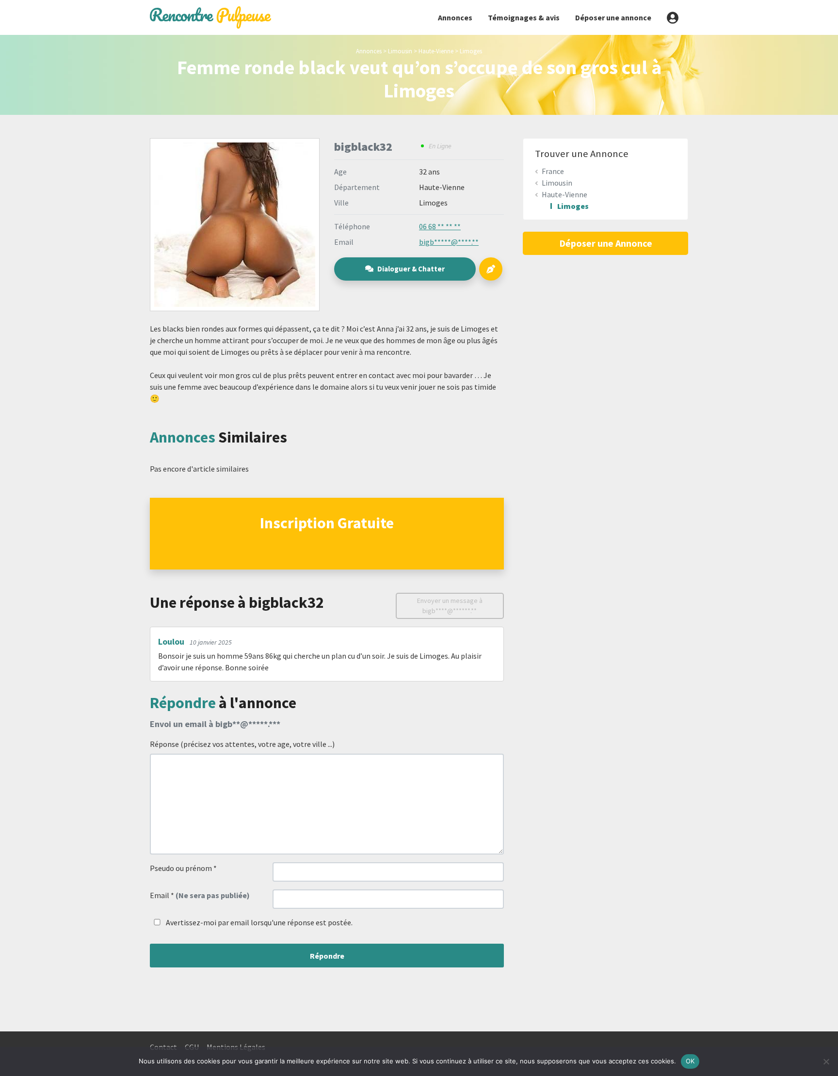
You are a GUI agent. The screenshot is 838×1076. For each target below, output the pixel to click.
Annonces (455, 17)
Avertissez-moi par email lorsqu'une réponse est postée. (258, 922)
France (553, 171)
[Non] (826, 1061)
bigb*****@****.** (449, 242)
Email (200, 895)
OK (690, 1061)
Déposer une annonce (613, 17)
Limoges (471, 51)
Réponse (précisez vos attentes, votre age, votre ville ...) (242, 744)
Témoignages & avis (524, 17)
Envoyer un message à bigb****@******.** (450, 605)
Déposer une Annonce (605, 243)
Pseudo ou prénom (183, 868)
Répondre (327, 956)
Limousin (400, 51)
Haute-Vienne (436, 51)
